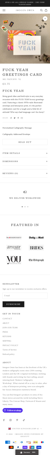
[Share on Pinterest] (18, 118)
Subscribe (13, 304)
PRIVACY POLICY (10, 345)
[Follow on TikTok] (24, 420)
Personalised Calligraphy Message (17, 128)
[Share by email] (22, 118)
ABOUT (6, 323)
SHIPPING (7, 341)
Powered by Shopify (32, 435)
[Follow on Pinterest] (17, 420)
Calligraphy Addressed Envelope (16, 134)
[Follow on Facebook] (4, 420)
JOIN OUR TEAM (10, 328)
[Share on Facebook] (11, 118)
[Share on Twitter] (15, 118)
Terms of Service (10, 350)
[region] (25, 196)
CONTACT (7, 319)
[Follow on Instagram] (10, 420)
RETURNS (7, 336)
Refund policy (8, 354)
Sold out (25, 142)
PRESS (5, 332)
